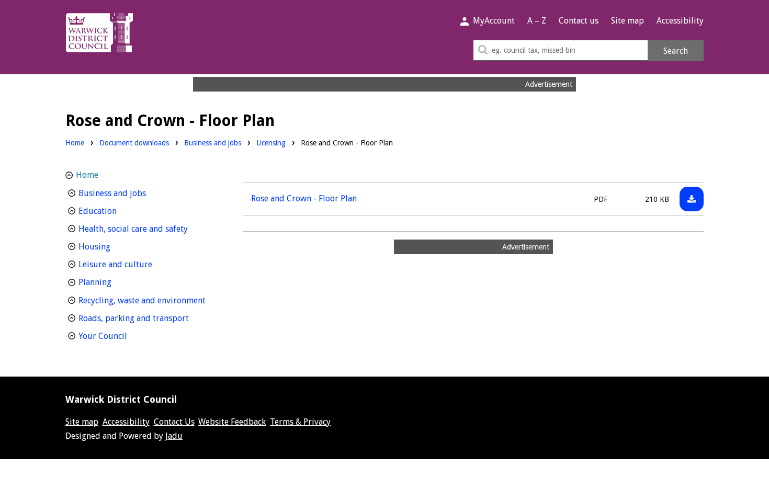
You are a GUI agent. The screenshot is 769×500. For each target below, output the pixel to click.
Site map (627, 21)
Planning (114, 282)
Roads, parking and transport (147, 318)
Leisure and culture (134, 264)
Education (116, 211)
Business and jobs (212, 142)
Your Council (122, 336)
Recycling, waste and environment (147, 300)
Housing (113, 246)
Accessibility (680, 21)
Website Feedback (232, 422)
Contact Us (174, 422)
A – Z (536, 21)
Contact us (578, 21)
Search (675, 51)
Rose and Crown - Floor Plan (304, 198)
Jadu (174, 436)
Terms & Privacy (300, 422)
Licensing (271, 142)
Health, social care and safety (147, 228)
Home (74, 143)
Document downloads (134, 143)
